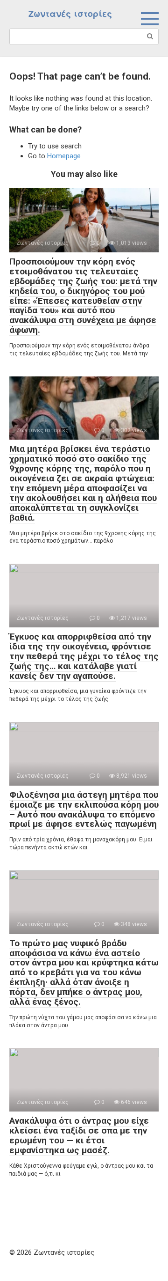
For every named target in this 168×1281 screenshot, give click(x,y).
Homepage (64, 156)
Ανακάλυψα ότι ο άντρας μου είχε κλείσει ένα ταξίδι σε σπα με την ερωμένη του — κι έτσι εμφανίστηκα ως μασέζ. (79, 1135)
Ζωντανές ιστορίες (70, 13)
